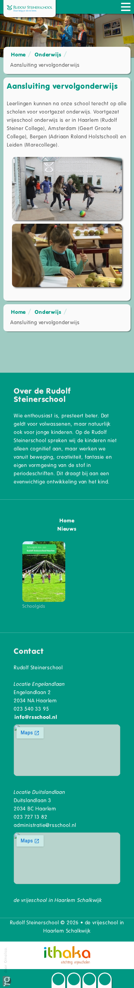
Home (18, 54)
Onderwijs (48, 54)
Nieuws (67, 528)
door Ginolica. (5, 960)
